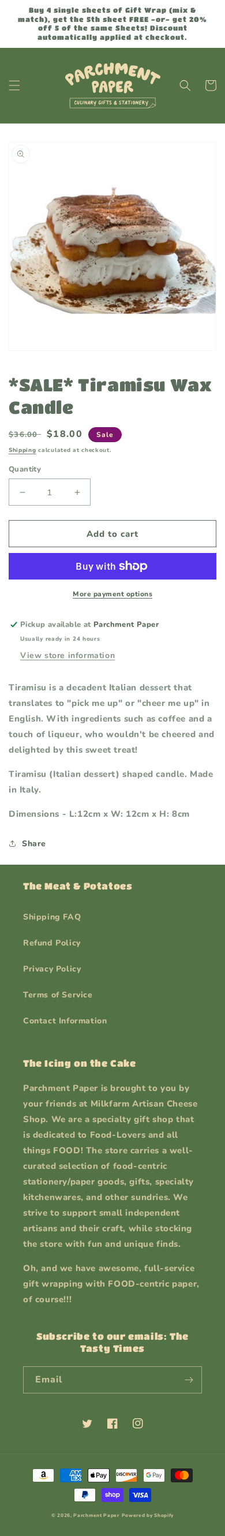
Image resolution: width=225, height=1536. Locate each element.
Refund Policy (52, 942)
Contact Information (65, 1020)
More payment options (112, 594)
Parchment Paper (96, 1515)
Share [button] (34, 843)
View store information (67, 655)
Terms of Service (58, 994)
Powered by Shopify (148, 1515)
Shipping (22, 450)
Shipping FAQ (52, 916)
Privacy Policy (52, 968)
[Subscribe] (188, 1379)
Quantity (25, 469)
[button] (14, 85)
